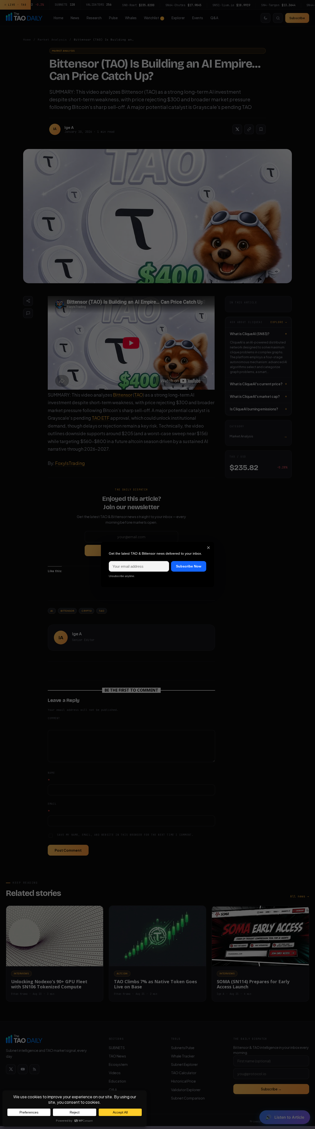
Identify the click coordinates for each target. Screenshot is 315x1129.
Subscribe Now (188, 566)
